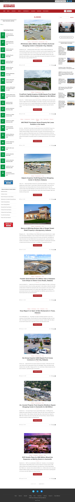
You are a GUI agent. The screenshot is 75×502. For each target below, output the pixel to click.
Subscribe (25, 495)
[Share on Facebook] (51, 65)
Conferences (39, 495)
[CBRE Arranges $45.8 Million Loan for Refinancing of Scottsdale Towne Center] (70, 81)
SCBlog (30, 495)
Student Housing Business (5, 201)
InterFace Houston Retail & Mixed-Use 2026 (10, 43)
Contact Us (50, 495)
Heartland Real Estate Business (6, 207)
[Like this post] (49, 65)
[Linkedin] (69, 1)
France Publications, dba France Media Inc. (38, 497)
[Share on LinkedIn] (53, 65)
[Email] (71, 1)
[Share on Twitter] (52, 65)
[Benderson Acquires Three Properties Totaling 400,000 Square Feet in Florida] (70, 94)
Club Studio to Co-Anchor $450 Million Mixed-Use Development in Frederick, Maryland (62, 61)
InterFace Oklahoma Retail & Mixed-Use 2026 (10, 136)
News (34, 495)
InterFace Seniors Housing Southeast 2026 (10, 35)
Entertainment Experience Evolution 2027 (10, 174)
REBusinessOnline (4, 191)
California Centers (4, 194)
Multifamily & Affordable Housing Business (8, 199)
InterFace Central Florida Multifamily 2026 (9, 128)
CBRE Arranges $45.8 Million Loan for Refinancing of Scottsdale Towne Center (62, 81)
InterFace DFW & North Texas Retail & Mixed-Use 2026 (10, 89)
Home (16, 495)
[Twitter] (67, 1)
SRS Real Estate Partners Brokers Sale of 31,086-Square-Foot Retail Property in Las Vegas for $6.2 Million (62, 105)
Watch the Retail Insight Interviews (66, 37)
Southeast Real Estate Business (6, 212)
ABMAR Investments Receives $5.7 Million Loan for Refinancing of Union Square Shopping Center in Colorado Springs (66, 74)
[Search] (65, 11)
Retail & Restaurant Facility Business (7, 196)
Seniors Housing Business (5, 204)
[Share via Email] (55, 65)
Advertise (45, 495)
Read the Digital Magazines (60, 1)
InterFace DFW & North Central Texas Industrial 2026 (10, 96)
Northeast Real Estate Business (6, 209)
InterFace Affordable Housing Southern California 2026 (10, 81)
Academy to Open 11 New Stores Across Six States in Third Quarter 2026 (66, 68)
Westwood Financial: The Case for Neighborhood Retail (66, 29)
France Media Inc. (57, 495)
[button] (59, 27)
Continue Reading (37, 60)
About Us (20, 495)
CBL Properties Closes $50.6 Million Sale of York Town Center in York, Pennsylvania (66, 88)
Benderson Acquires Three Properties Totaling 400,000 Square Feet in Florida (62, 95)
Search (72, 17)
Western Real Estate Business (6, 217)
